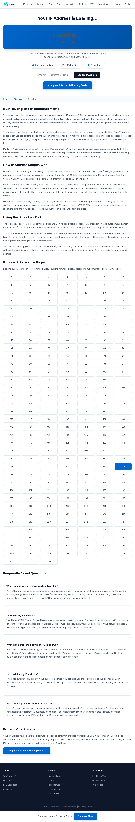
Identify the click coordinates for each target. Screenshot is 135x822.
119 (123, 403)
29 (12, 308)
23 (30, 300)
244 (105, 545)
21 (123, 293)
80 (49, 364)
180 (86, 474)
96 (86, 379)
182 (123, 474)
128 (30, 419)
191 (30, 490)
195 (104, 490)
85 (12, 372)
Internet (41, 4)
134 (11, 427)
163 (30, 458)
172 (67, 466)
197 (11, 498)
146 (104, 435)
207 (67, 506)
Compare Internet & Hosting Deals (67, 85)
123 (67, 411)
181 (104, 474)
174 (104, 466)
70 (123, 348)
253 (12, 561)
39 (67, 316)
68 (86, 348)
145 (86, 435)
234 (49, 537)
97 (104, 379)
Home (5, 99)
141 (11, 435)
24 (49, 300)
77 (123, 356)
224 (123, 522)
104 (104, 387)
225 (12, 529)
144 (67, 435)
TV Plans (51, 780)
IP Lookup (27, 4)
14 (123, 285)
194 (86, 490)
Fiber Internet (53, 785)
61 (86, 340)
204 (12, 506)
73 (49, 356)
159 (86, 450)
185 (48, 482)
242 (67, 545)
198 (30, 498)
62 (104, 340)
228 (67, 529)
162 (11, 458)
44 (30, 324)
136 (48, 427)
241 (49, 545)
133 (123, 419)
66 (49, 348)
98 (123, 379)
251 (104, 553)
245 (123, 545)
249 (67, 553)
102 (67, 387)
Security (70, 4)
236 (86, 537)
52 (49, 332)
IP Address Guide (100, 776)
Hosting (116, 4)
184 (30, 482)
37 (30, 316)
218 (11, 522)
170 (30, 466)
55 (104, 332)
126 (123, 411)
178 (48, 474)
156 (30, 450)
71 (12, 356)
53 (67, 332)
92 (12, 379)
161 (123, 450)
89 (86, 372)
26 (86, 300)
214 (67, 514)
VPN (92, 4)
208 (86, 506)
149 (30, 443)
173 (86, 466)
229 (86, 529)
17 (49, 293)
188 (104, 482)
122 (48, 411)
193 (67, 490)
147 (123, 435)
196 (123, 490)
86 (30, 372)
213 (48, 514)
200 (67, 498)
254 (30, 561)
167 (104, 458)
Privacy (81, 807)
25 (67, 300)
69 (104, 348)
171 (49, 466)
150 (49, 443)
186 (67, 482)
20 (104, 293)
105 (123, 387)
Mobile (82, 4)
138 (86, 427)
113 (11, 403)
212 (30, 514)
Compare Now (85, 816)
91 (123, 372)
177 (30, 474)
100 (30, 387)
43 (12, 324)
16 (30, 293)
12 (86, 285)
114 (30, 403)
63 (123, 340)
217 (123, 514)
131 (86, 419)
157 (48, 450)
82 (86, 364)
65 (30, 348)
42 (123, 316)
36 (12, 316)
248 (49, 553)
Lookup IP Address (87, 75)
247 (30, 553)
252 (123, 553)
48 (104, 324)
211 (11, 514)
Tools (127, 4)
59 (49, 340)
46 (67, 324)
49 (123, 324)
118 (104, 403)
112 (123, 395)
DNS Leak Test (10, 785)
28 (123, 300)
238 (123, 537)
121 (30, 411)
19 (86, 293)
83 (104, 364)
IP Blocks (7, 789)
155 (11, 450)
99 (11, 387)
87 (49, 372)
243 (86, 545)
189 (123, 482)
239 (12, 545)
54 (86, 332)
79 (30, 364)
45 (49, 324)
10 (49, 285)
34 (104, 308)
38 (49, 316)
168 (123, 458)
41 (105, 316)
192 (49, 490)
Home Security (54, 789)
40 (86, 316)
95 (67, 379)
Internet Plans (53, 776)
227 (49, 529)
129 (49, 419)
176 (11, 474)
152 (86, 443)
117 (86, 403)
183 (11, 482)
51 (30, 332)
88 (67, 372)
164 (49, 458)
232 (12, 537)
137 (67, 427)
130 (67, 419)
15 (12, 293)
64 (12, 348)
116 (67, 403)
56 (123, 332)
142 (30, 435)
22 (12, 300)
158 (67, 450)
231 (123, 529)
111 (104, 395)
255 (49, 561)
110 (86, 395)
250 (86, 553)
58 (30, 340)
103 (86, 387)
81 (67, 364)
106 (11, 395)
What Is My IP (9, 776)
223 (104, 522)
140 (123, 427)
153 (104, 443)
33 (86, 308)
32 (67, 308)
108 (49, 395)
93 (30, 379)
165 (67, 458)
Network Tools (98, 780)
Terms (89, 807)
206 (49, 506)
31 (49, 308)
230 (105, 529)
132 (104, 419)
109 (67, 395)
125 (104, 411)
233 (30, 537)
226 (30, 529)
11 (67, 285)
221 (67, 522)
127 (11, 419)
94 (49, 379)
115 (49, 403)
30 (30, 308)
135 (30, 427)
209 (105, 506)
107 (30, 395)
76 (104, 356)
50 (12, 332)
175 (123, 466)
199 (49, 498)
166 (86, 458)
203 (123, 498)
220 (49, 522)
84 (123, 364)
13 (105, 285)
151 (67, 443)
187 (86, 482)
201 (86, 498)
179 (67, 474)
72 (30, 356)
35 (123, 308)
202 (105, 498)
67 (67, 348)
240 (30, 545)
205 (30, 506)
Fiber (59, 4)
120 (11, 411)
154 (123, 443)
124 (86, 411)
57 (12, 340)
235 (67, 537)
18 (67, 293)
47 (86, 324)
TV (50, 4)
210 (123, 506)
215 (86, 514)
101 (48, 387)
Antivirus (103, 4)
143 (49, 435)
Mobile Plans (53, 794)
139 (104, 427)
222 (86, 522)
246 (12, 553)
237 (104, 537)
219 (30, 522)
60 (67, 340)
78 (12, 364)
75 (86, 356)
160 (104, 450)
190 (11, 490)
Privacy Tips (97, 785)
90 (104, 372)
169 (11, 466)
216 (104, 514)
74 (67, 356)
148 (11, 443)
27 (104, 300)
